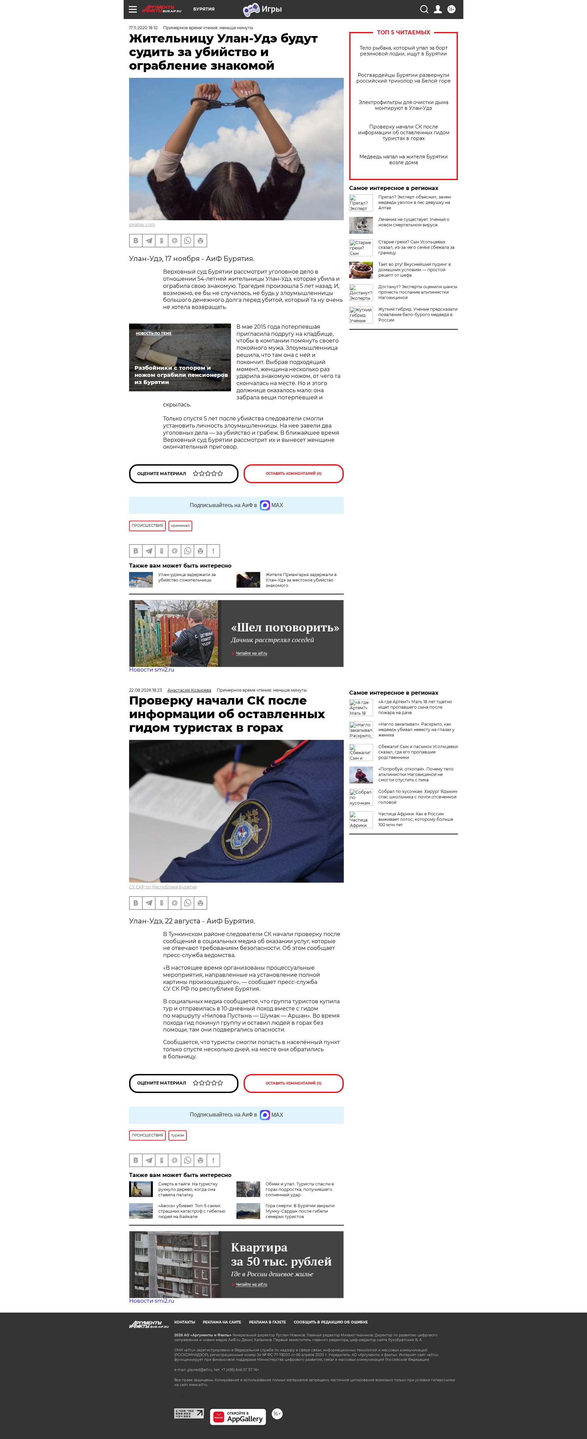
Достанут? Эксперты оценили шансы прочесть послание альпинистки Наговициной (417, 292)
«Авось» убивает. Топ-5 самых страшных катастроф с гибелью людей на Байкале (191, 1211)
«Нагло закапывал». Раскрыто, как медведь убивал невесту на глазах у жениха (416, 730)
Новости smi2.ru (151, 669)
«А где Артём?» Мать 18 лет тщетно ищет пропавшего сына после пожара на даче (415, 707)
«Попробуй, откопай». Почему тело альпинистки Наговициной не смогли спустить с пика (415, 774)
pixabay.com (142, 224)
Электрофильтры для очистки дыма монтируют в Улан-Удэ (403, 105)
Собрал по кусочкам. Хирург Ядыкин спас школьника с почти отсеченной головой (417, 797)
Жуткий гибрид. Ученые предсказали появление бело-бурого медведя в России (418, 315)
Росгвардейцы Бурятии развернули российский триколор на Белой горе (403, 78)
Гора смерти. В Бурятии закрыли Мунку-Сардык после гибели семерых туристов (300, 1211)
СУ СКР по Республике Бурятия (163, 886)
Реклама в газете (267, 1322)
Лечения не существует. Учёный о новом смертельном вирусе (413, 222)
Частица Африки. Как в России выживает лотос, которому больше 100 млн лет (415, 819)
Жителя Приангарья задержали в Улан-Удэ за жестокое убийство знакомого (301, 580)
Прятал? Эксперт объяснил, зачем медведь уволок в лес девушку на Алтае (414, 202)
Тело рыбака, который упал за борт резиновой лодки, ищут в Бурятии (404, 51)
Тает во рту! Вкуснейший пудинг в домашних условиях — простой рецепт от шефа (414, 270)
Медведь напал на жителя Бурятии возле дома (403, 160)
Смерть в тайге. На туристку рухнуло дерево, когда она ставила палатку (188, 1189)
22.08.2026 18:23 (145, 690)
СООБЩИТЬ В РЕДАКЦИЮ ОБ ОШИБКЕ (331, 1322)
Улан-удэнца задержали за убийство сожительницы (187, 577)
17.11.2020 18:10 (143, 27)
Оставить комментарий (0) (294, 473)
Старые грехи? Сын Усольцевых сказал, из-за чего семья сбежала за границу (416, 247)
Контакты (184, 1322)
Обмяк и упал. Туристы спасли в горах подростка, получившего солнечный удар (300, 1189)
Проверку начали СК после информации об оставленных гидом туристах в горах (403, 132)
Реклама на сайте (222, 1322)
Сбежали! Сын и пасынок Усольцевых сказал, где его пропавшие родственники (418, 752)
